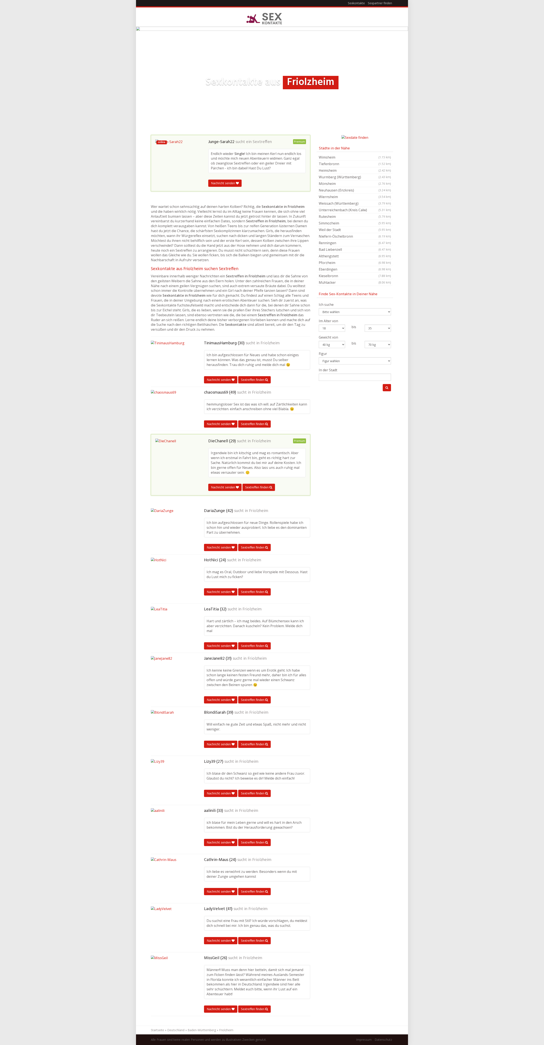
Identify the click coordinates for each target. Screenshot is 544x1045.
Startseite (157, 1030)
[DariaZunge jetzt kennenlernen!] (172, 529)
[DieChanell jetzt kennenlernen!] (176, 459)
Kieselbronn (355, 276)
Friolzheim (270, 343)
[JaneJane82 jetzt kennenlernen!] (172, 677)
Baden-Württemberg (202, 1030)
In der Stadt (328, 370)
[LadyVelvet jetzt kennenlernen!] (172, 927)
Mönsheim (355, 183)
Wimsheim (355, 157)
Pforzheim (355, 262)
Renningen (355, 243)
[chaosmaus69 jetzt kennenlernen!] (172, 408)
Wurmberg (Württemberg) (355, 177)
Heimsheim (355, 170)
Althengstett (355, 256)
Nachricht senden (223, 183)
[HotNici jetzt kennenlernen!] (172, 579)
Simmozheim (355, 223)
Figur (323, 353)
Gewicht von (328, 337)
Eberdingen (355, 269)
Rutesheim (355, 216)
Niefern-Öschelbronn (355, 236)
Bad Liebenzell (355, 249)
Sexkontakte (356, 3)
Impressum (364, 1040)
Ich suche (326, 304)
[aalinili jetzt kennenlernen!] (172, 829)
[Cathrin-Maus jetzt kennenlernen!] (172, 878)
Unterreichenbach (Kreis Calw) (355, 210)
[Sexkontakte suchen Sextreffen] (264, 18)
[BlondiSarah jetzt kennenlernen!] (172, 731)
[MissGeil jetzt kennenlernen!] (172, 977)
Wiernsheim (355, 196)
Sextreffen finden (253, 380)
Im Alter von (328, 321)
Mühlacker (355, 282)
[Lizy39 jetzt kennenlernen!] (172, 780)
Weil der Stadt (355, 229)
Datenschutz (383, 1040)
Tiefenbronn (355, 164)
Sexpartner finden (380, 3)
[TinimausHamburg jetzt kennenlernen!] (172, 360)
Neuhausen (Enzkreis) (355, 190)
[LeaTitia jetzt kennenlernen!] (172, 628)
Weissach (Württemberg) (355, 203)
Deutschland (175, 1030)
